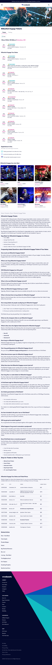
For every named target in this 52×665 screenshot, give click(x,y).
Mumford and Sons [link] (5, 568)
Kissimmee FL (7, 337)
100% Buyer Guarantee (31, 1)
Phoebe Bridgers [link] (5, 542)
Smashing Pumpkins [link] (6, 565)
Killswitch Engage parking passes (18, 350)
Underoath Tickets (8, 465)
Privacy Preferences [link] (6, 654)
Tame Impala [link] (4, 539)
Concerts (7, 213)
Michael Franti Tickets (9, 461)
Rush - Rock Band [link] (5, 535)
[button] (3, 36)
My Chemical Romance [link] (6, 548)
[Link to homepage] (26, 5)
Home (2, 213)
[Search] (49, 5)
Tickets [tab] (4, 32)
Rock (11, 213)
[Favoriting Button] (49, 9)
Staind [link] (2, 545)
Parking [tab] (10, 32)
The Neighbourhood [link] (6, 558)
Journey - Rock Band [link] (6, 555)
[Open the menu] (2, 5)
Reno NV (6, 333)
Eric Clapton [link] (4, 561)
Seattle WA (6, 335)
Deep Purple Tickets (8, 467)
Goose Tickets (7, 463)
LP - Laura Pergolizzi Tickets (10, 469)
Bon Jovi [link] (3, 552)
